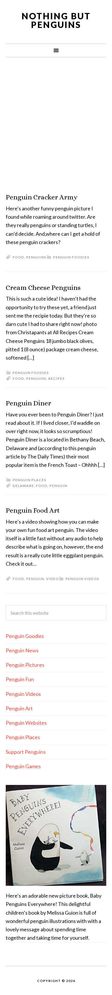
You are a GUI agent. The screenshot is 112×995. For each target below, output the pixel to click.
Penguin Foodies (71, 257)
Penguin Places (29, 480)
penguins (36, 257)
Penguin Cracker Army (42, 197)
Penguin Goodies (25, 636)
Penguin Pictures (25, 665)
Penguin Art (19, 708)
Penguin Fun (20, 679)
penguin (58, 486)
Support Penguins (26, 752)
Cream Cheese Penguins (43, 288)
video (52, 579)
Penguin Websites (26, 723)
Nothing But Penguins (56, 20)
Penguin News (22, 650)
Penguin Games (23, 766)
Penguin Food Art (33, 510)
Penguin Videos (82, 579)
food (18, 257)
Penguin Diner (28, 403)
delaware (23, 486)
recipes (56, 378)
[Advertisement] (56, 125)
